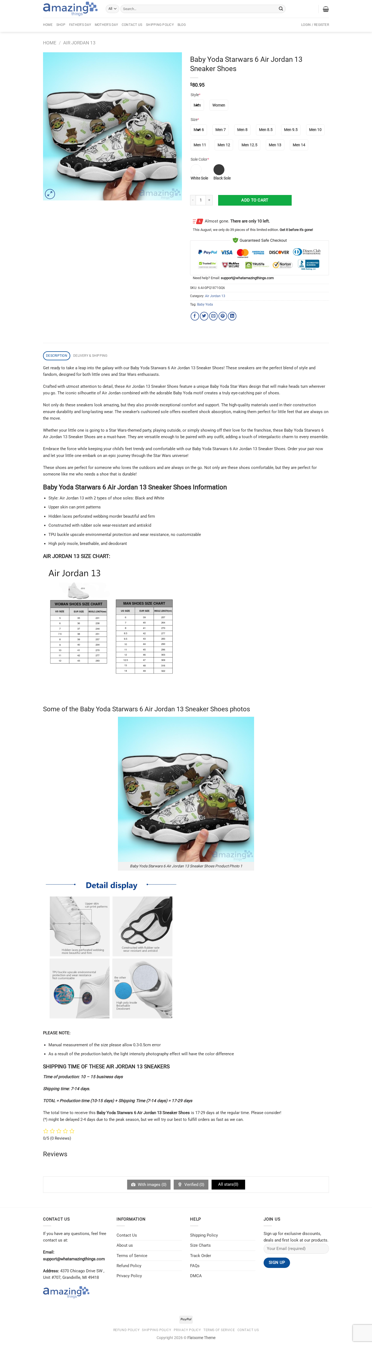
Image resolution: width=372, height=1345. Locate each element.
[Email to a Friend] (213, 316)
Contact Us (132, 25)
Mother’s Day (106, 25)
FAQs (195, 1265)
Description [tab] (56, 356)
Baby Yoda (205, 304)
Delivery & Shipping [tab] (90, 356)
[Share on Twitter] (204, 316)
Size (195, 119)
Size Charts (200, 1245)
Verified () (193, 1184)
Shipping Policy (160, 25)
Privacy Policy (129, 1275)
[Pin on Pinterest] (222, 316)
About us (125, 1245)
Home (48, 25)
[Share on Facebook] (195, 316)
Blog (182, 25)
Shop (60, 25)
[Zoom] (50, 194)
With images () (151, 1184)
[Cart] (326, 9)
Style (195, 95)
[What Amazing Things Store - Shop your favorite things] (70, 9)
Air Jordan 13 (79, 42)
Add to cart (254, 200)
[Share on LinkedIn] (232, 316)
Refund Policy (129, 1265)
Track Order (200, 1255)
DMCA (196, 1275)
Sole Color (200, 159)
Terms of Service (132, 1255)
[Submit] (281, 8)
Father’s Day (80, 25)
